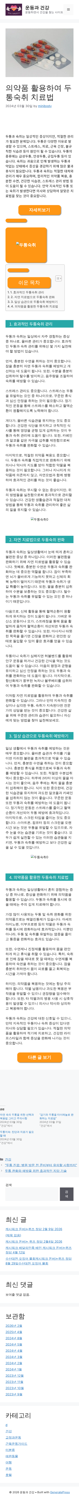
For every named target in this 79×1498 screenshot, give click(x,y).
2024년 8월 (14, 1338)
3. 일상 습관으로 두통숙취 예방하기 (34, 302)
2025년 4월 (14, 1332)
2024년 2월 (14, 1363)
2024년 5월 (14, 1344)
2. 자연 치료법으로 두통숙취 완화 (33, 297)
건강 (8, 1159)
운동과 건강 (37, 7)
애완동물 (12, 1456)
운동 (9, 1468)
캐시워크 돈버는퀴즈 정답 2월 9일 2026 (34, 1229)
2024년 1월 (14, 1369)
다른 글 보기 (39, 1057)
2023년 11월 (14, 1382)
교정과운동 (13, 1437)
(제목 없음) (13, 1235)
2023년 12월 (15, 1375)
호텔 (9, 1475)
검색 (9, 1185)
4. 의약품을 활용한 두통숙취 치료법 (34, 306)
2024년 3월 (14, 1357)
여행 (9, 1462)
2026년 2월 (14, 1326)
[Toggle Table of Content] (57, 278)
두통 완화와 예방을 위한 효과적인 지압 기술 (36, 1171)
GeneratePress (60, 1492)
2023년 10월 (15, 1388)
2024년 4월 (14, 1351)
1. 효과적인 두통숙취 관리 (27, 292)
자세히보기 (39, 210)
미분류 (10, 1450)
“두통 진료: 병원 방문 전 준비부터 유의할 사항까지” (41, 1165)
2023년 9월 (14, 1394)
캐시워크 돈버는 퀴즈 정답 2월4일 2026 (34, 1241)
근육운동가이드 (16, 1444)
